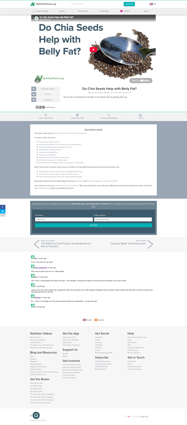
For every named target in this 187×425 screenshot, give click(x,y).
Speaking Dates (36, 364)
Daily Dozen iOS (69, 337)
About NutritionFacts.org (137, 337)
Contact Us (132, 361)
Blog (32, 356)
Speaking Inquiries (135, 366)
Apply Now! (144, 416)
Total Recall (79, 181)
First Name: (40, 215)
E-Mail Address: (100, 215)
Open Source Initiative (71, 372)
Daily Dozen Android (70, 340)
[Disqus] (93, 282)
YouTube (98, 347)
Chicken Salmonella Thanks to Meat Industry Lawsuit (59, 174)
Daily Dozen (67, 342)
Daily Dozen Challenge (71, 345)
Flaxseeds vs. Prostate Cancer (50, 149)
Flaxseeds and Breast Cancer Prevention (54, 157)
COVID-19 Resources (38, 374)
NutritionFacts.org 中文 (104, 353)
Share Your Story (69, 375)
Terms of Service (134, 353)
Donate (65, 353)
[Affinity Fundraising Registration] (36, 415)
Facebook (99, 337)
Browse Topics (35, 337)
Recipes (33, 359)
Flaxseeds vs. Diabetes (47, 155)
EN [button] (154, 4)
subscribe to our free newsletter (67, 185)
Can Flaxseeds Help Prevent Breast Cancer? (55, 147)
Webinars (33, 361)
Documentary (41, 347)
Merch (65, 356)
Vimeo (97, 350)
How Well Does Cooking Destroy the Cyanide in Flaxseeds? (61, 162)
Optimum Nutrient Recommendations (44, 372)
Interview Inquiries (135, 369)
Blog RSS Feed (100, 369)
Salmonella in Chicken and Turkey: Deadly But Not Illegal (60, 171)
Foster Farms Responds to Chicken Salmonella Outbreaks (60, 176)
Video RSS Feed (101, 366)
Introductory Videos (37, 340)
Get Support (132, 342)
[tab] (46, 116)
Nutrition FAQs (35, 369)
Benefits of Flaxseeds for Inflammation (53, 160)
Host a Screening (69, 377)
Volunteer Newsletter (103, 364)
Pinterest (98, 342)
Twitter (97, 340)
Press (130, 364)
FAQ (129, 345)
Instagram (98, 345)
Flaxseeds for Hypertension (49, 142)
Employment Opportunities (73, 370)
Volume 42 (127, 92)
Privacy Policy (133, 350)
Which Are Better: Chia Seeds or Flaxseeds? (69, 133)
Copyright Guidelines (136, 347)
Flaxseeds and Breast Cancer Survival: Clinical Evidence (60, 144)
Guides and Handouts (38, 366)
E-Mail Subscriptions (102, 361)
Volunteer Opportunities (72, 364)
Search (129, 4)
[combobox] (97, 4)
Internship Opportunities (72, 367)
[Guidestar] (31, 415)
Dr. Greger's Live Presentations (41, 345)
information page (43, 188)
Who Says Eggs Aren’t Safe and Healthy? (102, 181)
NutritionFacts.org (46, 4)
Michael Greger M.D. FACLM (99, 92)
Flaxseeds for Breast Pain (48, 152)
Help (129, 340)
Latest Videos (35, 342)
